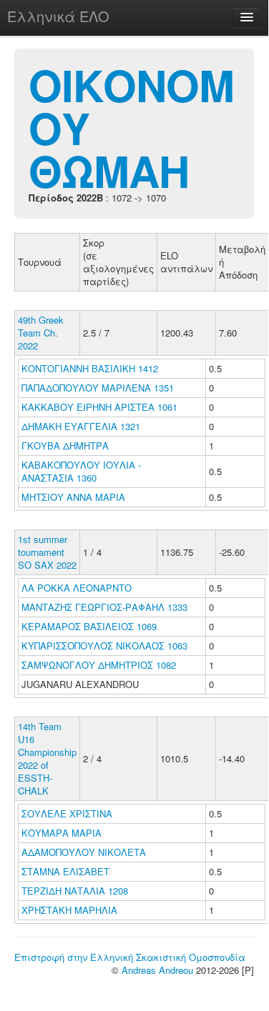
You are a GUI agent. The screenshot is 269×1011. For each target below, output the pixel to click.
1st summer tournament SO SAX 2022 (47, 552)
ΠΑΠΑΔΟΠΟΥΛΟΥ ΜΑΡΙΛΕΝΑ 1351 (97, 387)
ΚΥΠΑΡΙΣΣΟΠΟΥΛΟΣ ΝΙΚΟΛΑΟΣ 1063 (104, 645)
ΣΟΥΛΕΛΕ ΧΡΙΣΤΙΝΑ (68, 813)
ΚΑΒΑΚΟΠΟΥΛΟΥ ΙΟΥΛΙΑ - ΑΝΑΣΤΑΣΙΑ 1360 (81, 471)
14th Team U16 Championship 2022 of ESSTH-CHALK (47, 758)
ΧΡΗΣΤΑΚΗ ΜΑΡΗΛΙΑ (70, 910)
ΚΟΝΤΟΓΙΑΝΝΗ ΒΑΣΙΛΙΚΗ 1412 (89, 368)
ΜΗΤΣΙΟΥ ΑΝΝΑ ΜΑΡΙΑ (74, 497)
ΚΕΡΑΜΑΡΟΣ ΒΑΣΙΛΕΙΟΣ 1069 (89, 626)
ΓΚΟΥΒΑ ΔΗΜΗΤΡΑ (66, 445)
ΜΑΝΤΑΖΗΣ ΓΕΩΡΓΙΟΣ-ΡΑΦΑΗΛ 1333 (104, 607)
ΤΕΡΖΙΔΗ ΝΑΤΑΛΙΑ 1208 (74, 890)
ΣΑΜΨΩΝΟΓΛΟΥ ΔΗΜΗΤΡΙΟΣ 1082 (98, 665)
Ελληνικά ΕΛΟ (58, 16)
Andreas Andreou (157, 970)
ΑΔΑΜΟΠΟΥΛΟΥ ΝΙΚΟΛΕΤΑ (85, 852)
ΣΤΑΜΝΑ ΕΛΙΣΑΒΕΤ (66, 871)
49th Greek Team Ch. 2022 (41, 332)
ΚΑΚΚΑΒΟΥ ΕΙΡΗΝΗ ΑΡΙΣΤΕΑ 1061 (99, 407)
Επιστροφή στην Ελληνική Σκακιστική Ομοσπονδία (129, 957)
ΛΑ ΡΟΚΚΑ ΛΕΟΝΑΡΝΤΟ (77, 587)
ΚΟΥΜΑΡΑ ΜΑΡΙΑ (62, 833)
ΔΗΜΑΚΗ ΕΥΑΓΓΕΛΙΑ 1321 (80, 426)
